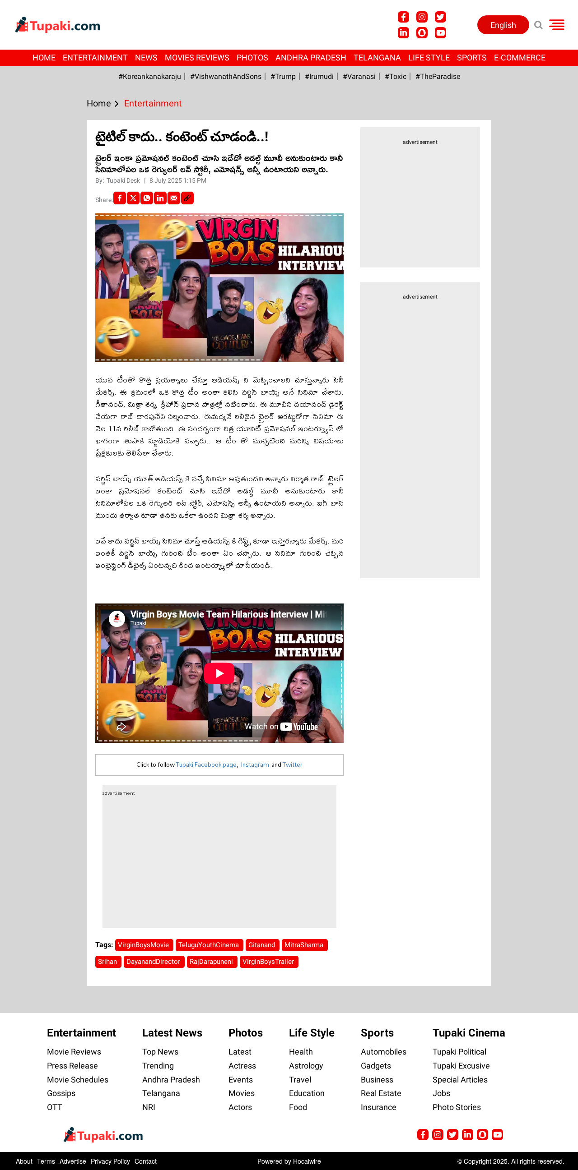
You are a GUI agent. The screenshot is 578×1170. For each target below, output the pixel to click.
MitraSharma (304, 945)
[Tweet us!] (440, 17)
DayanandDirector (154, 962)
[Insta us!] (422, 17)
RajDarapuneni (212, 962)
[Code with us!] (422, 32)
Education (307, 1093)
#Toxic (395, 76)
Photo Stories (457, 1107)
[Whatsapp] (147, 198)
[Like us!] (403, 17)
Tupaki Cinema (469, 1033)
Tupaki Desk (124, 180)
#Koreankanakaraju (149, 76)
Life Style (429, 57)
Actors (240, 1107)
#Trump (283, 76)
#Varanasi (359, 76)
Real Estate (381, 1093)
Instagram (255, 764)
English (503, 25)
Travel (300, 1079)
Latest (240, 1051)
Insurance (378, 1107)
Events (240, 1079)
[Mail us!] (497, 1134)
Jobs (441, 1093)
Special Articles (460, 1079)
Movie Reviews (74, 1051)
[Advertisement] (41, 378)
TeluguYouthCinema (209, 945)
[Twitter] (133, 198)
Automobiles (383, 1051)
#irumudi (319, 76)
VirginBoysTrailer (269, 962)
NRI (148, 1107)
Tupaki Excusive (461, 1065)
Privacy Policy (110, 1160)
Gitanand (262, 945)
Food (298, 1107)
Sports (472, 57)
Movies (241, 1093)
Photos (252, 57)
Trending (158, 1065)
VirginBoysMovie (144, 945)
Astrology (306, 1065)
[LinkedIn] (160, 198)
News (146, 57)
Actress (242, 1065)
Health (301, 1051)
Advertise (73, 1160)
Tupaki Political (459, 1051)
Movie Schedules (77, 1079)
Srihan (108, 962)
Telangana (377, 57)
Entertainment (95, 57)
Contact (146, 1160)
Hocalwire (307, 1160)
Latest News (172, 1033)
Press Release (72, 1065)
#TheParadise (437, 76)
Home (44, 57)
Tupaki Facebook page (206, 764)
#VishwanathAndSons (225, 76)
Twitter (293, 764)
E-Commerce (519, 57)
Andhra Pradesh (310, 57)
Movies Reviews (197, 57)
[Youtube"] (440, 32)
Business (377, 1079)
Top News (160, 1051)
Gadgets (376, 1065)
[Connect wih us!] (403, 32)
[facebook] (119, 198)
